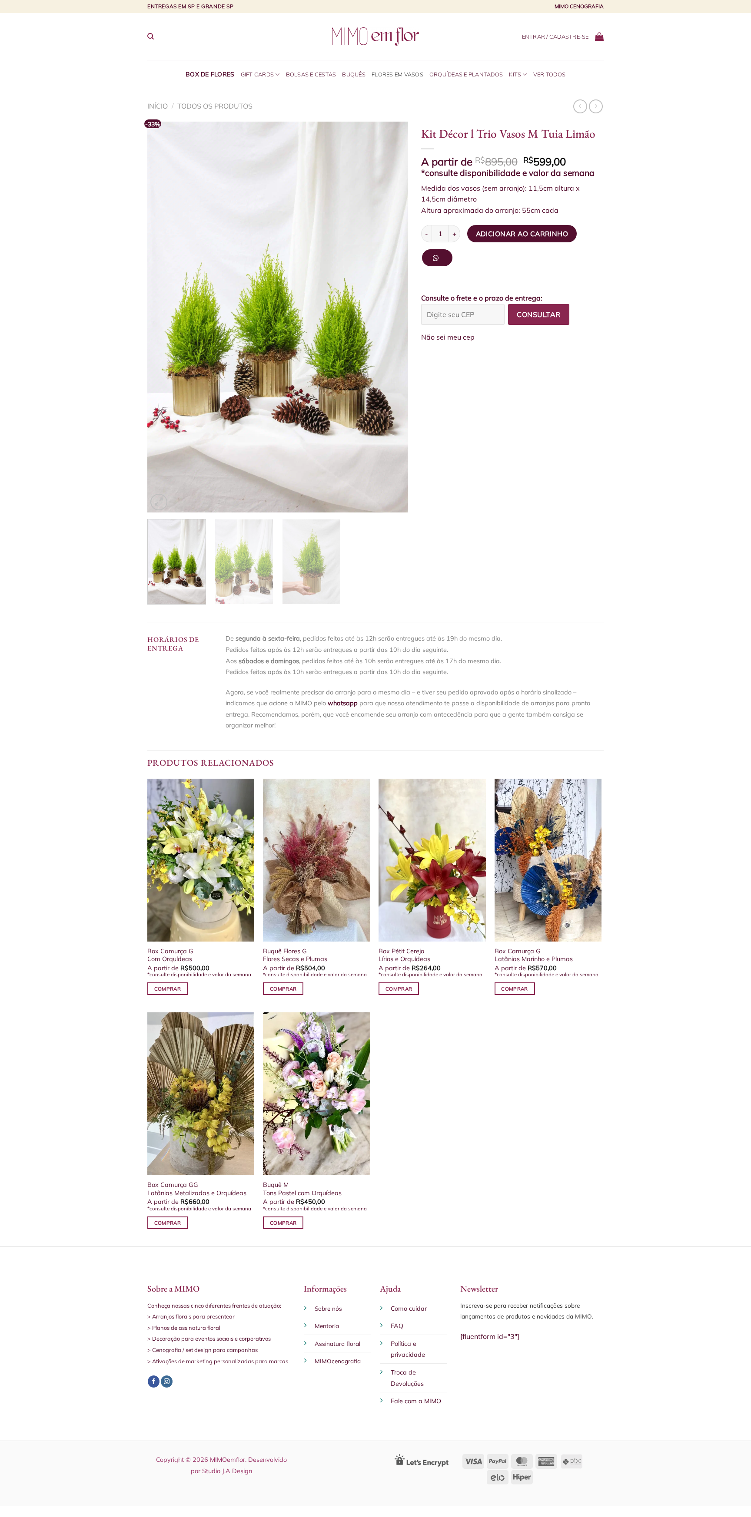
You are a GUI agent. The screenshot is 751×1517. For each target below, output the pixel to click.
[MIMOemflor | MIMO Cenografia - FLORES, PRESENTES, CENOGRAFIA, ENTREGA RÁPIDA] (375, 36)
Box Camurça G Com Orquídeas (170, 955)
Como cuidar (409, 1308)
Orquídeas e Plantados (466, 74)
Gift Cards (257, 74)
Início (157, 106)
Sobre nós (328, 1308)
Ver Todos (549, 74)
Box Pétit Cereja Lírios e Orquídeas (404, 955)
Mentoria (327, 1325)
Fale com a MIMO (416, 1401)
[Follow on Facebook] (154, 1381)
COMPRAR (167, 988)
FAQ (397, 1326)
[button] (440, 261)
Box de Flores (210, 74)
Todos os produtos (215, 106)
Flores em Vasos (397, 74)
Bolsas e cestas (311, 74)
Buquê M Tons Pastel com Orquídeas (302, 1189)
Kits (515, 74)
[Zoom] (158, 502)
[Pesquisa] (150, 36)
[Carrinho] (599, 36)
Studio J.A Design (227, 1471)
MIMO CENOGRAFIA (579, 6)
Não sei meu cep (448, 337)
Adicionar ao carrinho (522, 233)
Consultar (538, 314)
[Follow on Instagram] (167, 1381)
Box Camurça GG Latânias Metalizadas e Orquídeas (196, 1189)
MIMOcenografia (338, 1361)
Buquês (354, 74)
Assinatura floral (337, 1343)
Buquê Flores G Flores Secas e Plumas (295, 955)
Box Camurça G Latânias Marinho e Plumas (534, 955)
